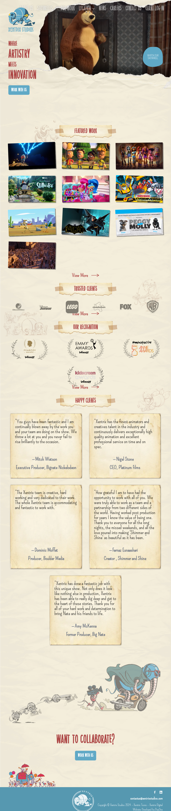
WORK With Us (19, 90)
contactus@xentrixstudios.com (146, 798)
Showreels (45, 9)
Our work (68, 9)
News (102, 9)
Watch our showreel (152, 57)
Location (85, 9)
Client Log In (154, 9)
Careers (116, 9)
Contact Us (133, 9)
